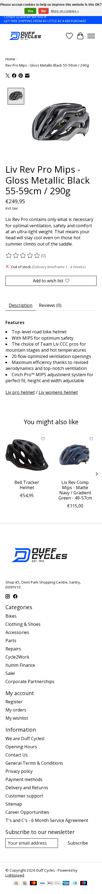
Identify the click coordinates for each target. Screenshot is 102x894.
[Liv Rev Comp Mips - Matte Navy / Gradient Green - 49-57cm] (75, 455)
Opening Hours (21, 747)
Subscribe (78, 843)
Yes (30, 11)
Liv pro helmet (20, 392)
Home (10, 58)
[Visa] (42, 883)
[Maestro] (83, 883)
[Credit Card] (24, 883)
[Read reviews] (23, 255)
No (43, 11)
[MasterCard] (33, 883)
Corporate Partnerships (29, 681)
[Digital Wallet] (54, 883)
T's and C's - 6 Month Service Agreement (46, 820)
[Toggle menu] (91, 36)
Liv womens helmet (58, 392)
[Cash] (16, 883)
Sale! (10, 673)
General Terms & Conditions (34, 763)
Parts (10, 641)
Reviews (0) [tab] (50, 305)
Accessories (17, 632)
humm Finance (20, 665)
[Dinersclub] (74, 883)
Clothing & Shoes (23, 624)
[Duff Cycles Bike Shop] (24, 36)
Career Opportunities (27, 812)
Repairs (13, 649)
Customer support (24, 796)
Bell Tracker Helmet (26, 485)
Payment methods (23, 779)
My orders (15, 710)
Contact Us (16, 755)
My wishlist (16, 718)
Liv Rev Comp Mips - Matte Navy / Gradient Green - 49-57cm (75, 490)
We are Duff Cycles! (24, 738)
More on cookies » (65, 11)
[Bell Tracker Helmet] (26, 455)
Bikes (11, 616)
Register (14, 702)
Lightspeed (14, 875)
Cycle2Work (17, 657)
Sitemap (13, 804)
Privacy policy (19, 771)
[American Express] (66, 883)
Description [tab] (20, 305)
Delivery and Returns (26, 788)
